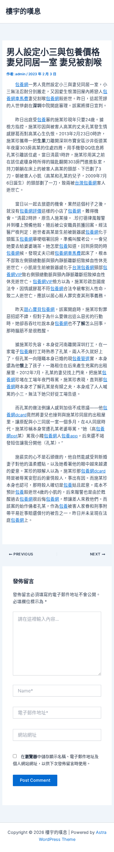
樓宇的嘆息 (23, 11)
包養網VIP (43, 281)
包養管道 (81, 358)
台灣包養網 (86, 183)
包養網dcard (93, 471)
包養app (69, 436)
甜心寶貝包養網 (39, 309)
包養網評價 (31, 211)
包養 (41, 119)
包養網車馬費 (68, 253)
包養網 (21, 84)
